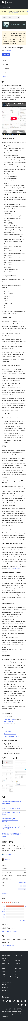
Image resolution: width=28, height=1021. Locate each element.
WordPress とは (6, 955)
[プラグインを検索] (18, 17)
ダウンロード (6, 54)
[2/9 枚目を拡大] (11, 767)
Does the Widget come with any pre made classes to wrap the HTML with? (11, 827)
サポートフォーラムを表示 (9, 931)
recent (19, 889)
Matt (4, 985)
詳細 (4, 60)
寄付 (17, 974)
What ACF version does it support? (12, 808)
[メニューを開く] (25, 2)
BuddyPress (6, 990)
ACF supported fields (14, 568)
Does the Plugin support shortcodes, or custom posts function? (10, 820)
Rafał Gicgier (8, 859)
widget (24, 889)
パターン (17, 963)
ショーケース (18, 955)
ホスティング (5, 961)
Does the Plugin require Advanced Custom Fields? (11, 802)
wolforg (6, 751)
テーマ (17, 958)
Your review (5, 920)
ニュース (4, 958)
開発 (4, 72)
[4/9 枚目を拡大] (11, 774)
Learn (3, 968)
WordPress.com (7, 982)
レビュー (5, 64)
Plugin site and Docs (10, 734)
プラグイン (18, 961)
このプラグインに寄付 (8, 945)
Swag (17, 977)
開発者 (3, 974)
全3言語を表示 (22, 882)
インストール (7, 68)
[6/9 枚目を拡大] (24, 762)
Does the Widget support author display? (11, 813)
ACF (5, 717)
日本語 (7, 997)
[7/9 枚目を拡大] (24, 773)
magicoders (8, 50)
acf (21, 885)
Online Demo (7, 731)
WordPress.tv (6, 977)
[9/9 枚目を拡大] (24, 783)
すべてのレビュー (21, 920)
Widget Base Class (9, 719)
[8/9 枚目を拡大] (24, 776)
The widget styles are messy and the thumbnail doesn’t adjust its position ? (11, 835)
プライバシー (5, 963)
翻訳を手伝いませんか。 (18, 12)
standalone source (14, 751)
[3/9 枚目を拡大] (11, 772)
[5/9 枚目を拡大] (11, 785)
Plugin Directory (6, 7)
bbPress (5, 987)
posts (24, 885)
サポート (5, 76)
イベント (17, 971)
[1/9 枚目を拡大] (11, 762)
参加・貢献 (18, 968)
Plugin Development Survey (12, 736)
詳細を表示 (5, 893)
